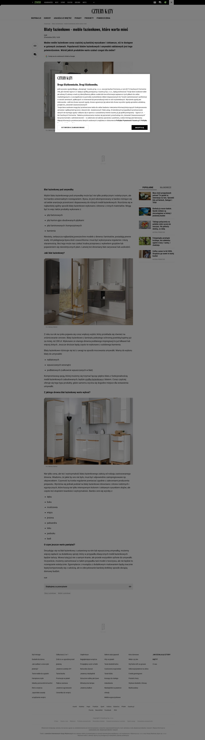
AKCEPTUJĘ (139, 128)
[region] (102, 103)
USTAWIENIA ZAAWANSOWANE (72, 127)
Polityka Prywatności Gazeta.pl (128, 120)
